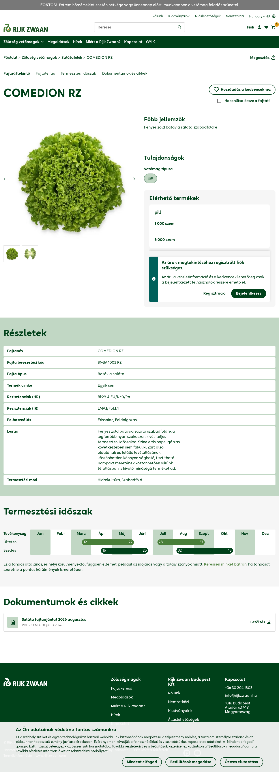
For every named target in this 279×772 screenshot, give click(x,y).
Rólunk (174, 693)
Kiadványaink (180, 711)
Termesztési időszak (78, 73)
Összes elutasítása (241, 762)
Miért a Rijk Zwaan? (128, 706)
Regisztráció (214, 293)
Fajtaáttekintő (17, 73)
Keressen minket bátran (225, 564)
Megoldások (122, 697)
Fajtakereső (121, 688)
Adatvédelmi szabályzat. (89, 751)
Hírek (115, 715)
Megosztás (260, 58)
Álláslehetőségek (183, 719)
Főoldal (10, 57)
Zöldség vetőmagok (39, 57)
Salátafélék (72, 57)
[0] (273, 27)
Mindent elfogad (142, 762)
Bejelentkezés (248, 293)
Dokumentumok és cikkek (124, 73)
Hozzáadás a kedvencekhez (246, 89)
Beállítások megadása (191, 762)
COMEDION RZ (42, 94)
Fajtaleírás (45, 73)
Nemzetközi (178, 702)
